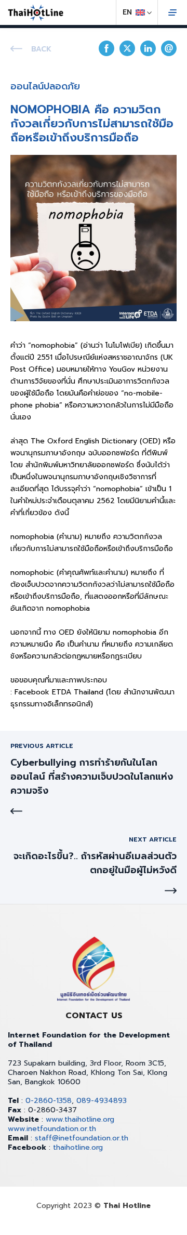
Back (41, 49)
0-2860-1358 (48, 1100)
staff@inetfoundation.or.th (81, 1138)
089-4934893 (101, 1100)
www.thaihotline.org (80, 1119)
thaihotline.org (78, 1147)
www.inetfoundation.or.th (52, 1128)
